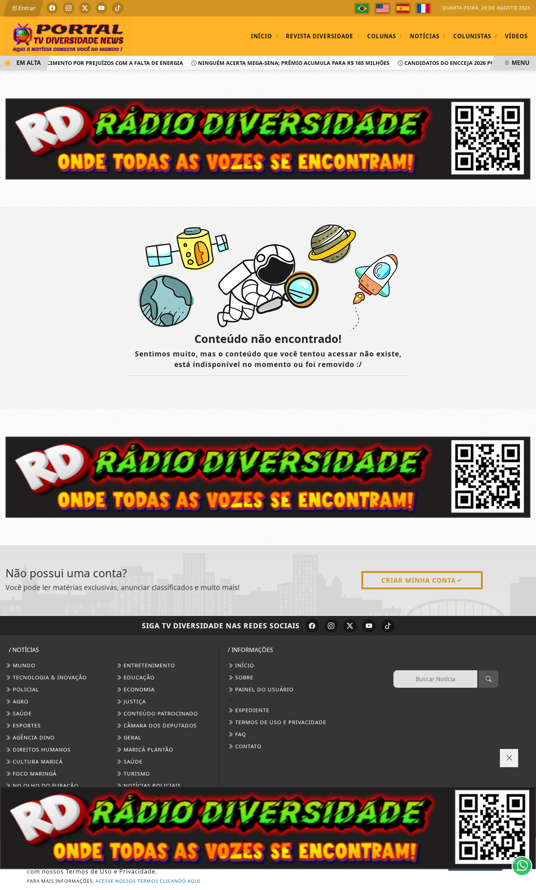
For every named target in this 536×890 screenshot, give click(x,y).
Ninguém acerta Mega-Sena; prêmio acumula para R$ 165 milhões (281, 62)
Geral (131, 737)
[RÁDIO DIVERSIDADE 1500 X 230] (268, 827)
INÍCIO (243, 665)
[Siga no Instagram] (68, 8)
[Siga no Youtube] (101, 8)
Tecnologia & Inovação (49, 677)
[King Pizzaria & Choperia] (268, 476)
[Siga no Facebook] (52, 8)
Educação (138, 677)
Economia (138, 689)
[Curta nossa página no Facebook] (312, 625)
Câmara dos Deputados (159, 725)
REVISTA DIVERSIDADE (323, 36)
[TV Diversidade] (67, 36)
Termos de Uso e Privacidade (279, 722)
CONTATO (247, 746)
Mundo (23, 665)
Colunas (385, 36)
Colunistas (475, 36)
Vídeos (516, 36)
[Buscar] (488, 679)
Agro (19, 701)
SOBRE (243, 677)
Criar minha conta (418, 580)
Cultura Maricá (37, 761)
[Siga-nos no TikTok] (388, 625)
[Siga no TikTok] (118, 8)
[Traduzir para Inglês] (382, 8)
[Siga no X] (85, 8)
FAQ (239, 734)
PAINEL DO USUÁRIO (263, 689)
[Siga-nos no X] (350, 625)
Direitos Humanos (41, 749)
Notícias (428, 36)
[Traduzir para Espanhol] (403, 8)
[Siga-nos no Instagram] (331, 625)
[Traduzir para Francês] (423, 8)
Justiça (134, 701)
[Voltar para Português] (362, 8)
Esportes (26, 725)
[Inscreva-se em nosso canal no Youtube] (369, 625)
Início (265, 36)
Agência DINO (33, 737)
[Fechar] (509, 758)
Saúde (21, 713)
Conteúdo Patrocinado (160, 713)
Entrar (26, 8)
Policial (25, 689)
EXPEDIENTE (251, 710)
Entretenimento (148, 665)
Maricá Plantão (147, 749)
